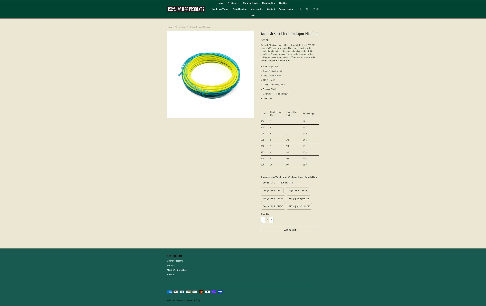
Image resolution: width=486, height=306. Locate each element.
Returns (170, 274)
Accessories (257, 9)
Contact (271, 9)
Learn (252, 15)
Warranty (171, 265)
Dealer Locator (286, 9)
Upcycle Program (175, 261)
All (176, 27)
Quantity (265, 214)
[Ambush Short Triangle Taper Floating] (210, 74)
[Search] (299, 9)
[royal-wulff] (186, 9)
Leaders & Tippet (220, 9)
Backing (283, 3)
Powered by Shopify (193, 300)
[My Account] (307, 9)
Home (221, 3)
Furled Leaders (239, 9)
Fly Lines (232, 3)
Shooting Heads (250, 3)
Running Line (268, 3)
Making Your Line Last (177, 270)
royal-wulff (178, 300)
